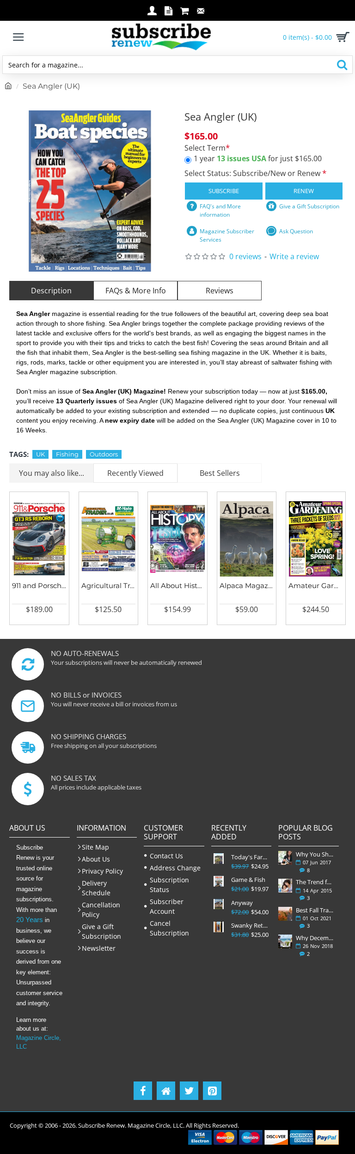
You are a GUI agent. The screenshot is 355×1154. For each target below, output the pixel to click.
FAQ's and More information (220, 210)
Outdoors (104, 454)
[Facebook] (143, 1090)
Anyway (242, 903)
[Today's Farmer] (219, 858)
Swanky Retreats (250, 925)
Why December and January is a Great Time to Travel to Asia (315, 938)
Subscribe (223, 191)
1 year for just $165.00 (258, 158)
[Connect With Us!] (166, 1090)
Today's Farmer (250, 857)
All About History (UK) (177, 585)
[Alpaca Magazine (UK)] (247, 539)
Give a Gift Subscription (309, 206)
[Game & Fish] (219, 881)
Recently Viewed (135, 473)
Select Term (205, 148)
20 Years (29, 919)
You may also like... (51, 473)
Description (51, 290)
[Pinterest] (212, 1090)
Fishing (67, 454)
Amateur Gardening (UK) (315, 585)
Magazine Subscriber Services (227, 235)
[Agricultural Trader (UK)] (108, 539)
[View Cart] (341, 37)
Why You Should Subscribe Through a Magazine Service (315, 854)
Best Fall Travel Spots (315, 910)
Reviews (219, 290)
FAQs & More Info (135, 290)
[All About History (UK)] (177, 539)
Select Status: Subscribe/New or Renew (253, 173)
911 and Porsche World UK (39, 585)
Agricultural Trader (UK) (108, 585)
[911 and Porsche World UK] (39, 539)
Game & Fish (248, 880)
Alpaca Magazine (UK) (247, 585)
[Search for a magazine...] (341, 64)
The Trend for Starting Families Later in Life (315, 882)
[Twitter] (189, 1090)
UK (40, 454)
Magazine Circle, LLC (38, 1042)
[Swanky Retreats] (219, 927)
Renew (304, 191)
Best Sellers (220, 473)
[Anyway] (219, 904)
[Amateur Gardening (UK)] (315, 539)
